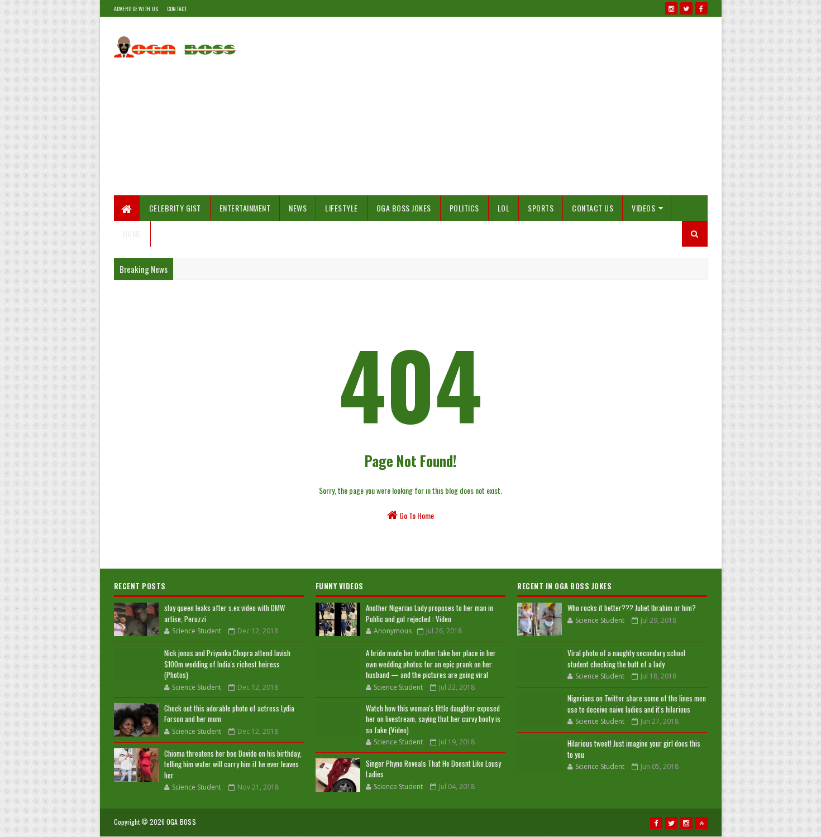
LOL (504, 208)
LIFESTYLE (341, 208)
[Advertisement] (504, 106)
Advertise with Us (136, 8)
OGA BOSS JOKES (403, 208)
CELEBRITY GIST (175, 208)
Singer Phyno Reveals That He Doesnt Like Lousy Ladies (433, 769)
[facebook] (701, 8)
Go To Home (416, 515)
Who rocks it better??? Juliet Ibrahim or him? (631, 607)
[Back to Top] (701, 823)
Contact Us (592, 208)
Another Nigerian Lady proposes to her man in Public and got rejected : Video (429, 613)
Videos (643, 208)
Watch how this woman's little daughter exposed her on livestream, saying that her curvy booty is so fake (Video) (433, 719)
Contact (177, 8)
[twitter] (686, 8)
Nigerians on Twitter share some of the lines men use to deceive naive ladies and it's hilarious (636, 703)
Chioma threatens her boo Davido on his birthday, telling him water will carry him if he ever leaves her (233, 764)
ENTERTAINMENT (245, 208)
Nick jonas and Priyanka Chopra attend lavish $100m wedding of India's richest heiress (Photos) (227, 663)
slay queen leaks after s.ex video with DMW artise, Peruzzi (224, 613)
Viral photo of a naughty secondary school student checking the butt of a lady (626, 658)
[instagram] (671, 8)
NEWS (298, 208)
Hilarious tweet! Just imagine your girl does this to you (633, 749)
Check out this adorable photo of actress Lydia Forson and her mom (229, 714)
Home (132, 233)
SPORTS (540, 208)
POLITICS (464, 208)
